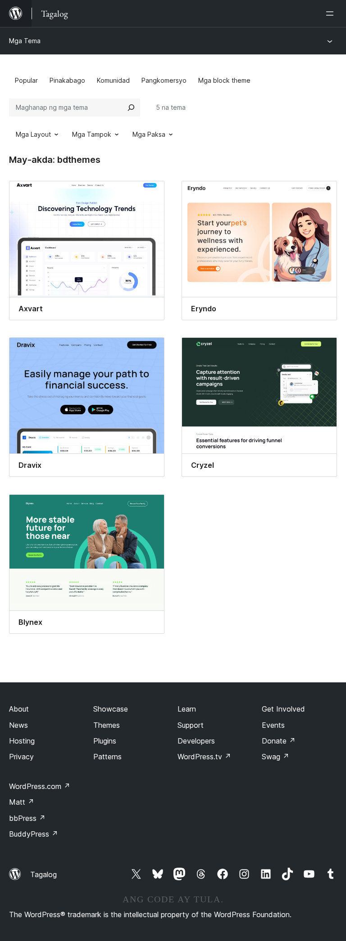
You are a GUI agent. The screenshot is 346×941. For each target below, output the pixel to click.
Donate (279, 740)
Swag (275, 756)
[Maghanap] (131, 108)
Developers (196, 740)
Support (191, 725)
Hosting (22, 740)
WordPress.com (39, 786)
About (19, 708)
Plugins (104, 740)
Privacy (21, 756)
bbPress (27, 818)
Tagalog (43, 874)
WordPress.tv (204, 756)
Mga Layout (33, 134)
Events (273, 725)
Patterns (107, 756)
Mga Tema (25, 41)
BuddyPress (33, 833)
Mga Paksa (148, 134)
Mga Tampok (91, 134)
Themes (106, 725)
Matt (21, 802)
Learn (187, 708)
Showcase (110, 708)
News (18, 725)
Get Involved (283, 708)
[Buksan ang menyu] (331, 13)
